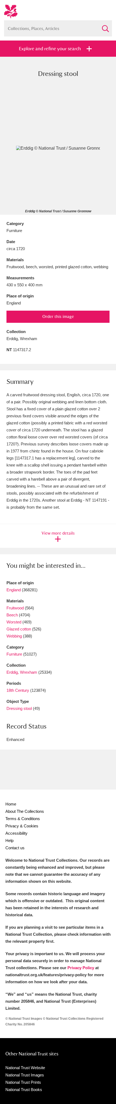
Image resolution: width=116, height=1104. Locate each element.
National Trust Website (25, 1067)
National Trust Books (23, 1089)
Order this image (58, 316)
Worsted (13, 622)
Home (10, 804)
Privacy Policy (80, 967)
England (13, 590)
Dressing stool (19, 708)
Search (105, 26)
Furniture (14, 654)
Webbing (14, 636)
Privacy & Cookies (21, 826)
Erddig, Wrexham (21, 672)
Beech (12, 615)
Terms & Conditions (22, 818)
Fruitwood (15, 608)
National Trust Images (24, 1075)
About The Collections (24, 811)
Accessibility (16, 833)
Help (9, 840)
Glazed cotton (18, 629)
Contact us (15, 847)
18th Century (17, 690)
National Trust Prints (23, 1082)
